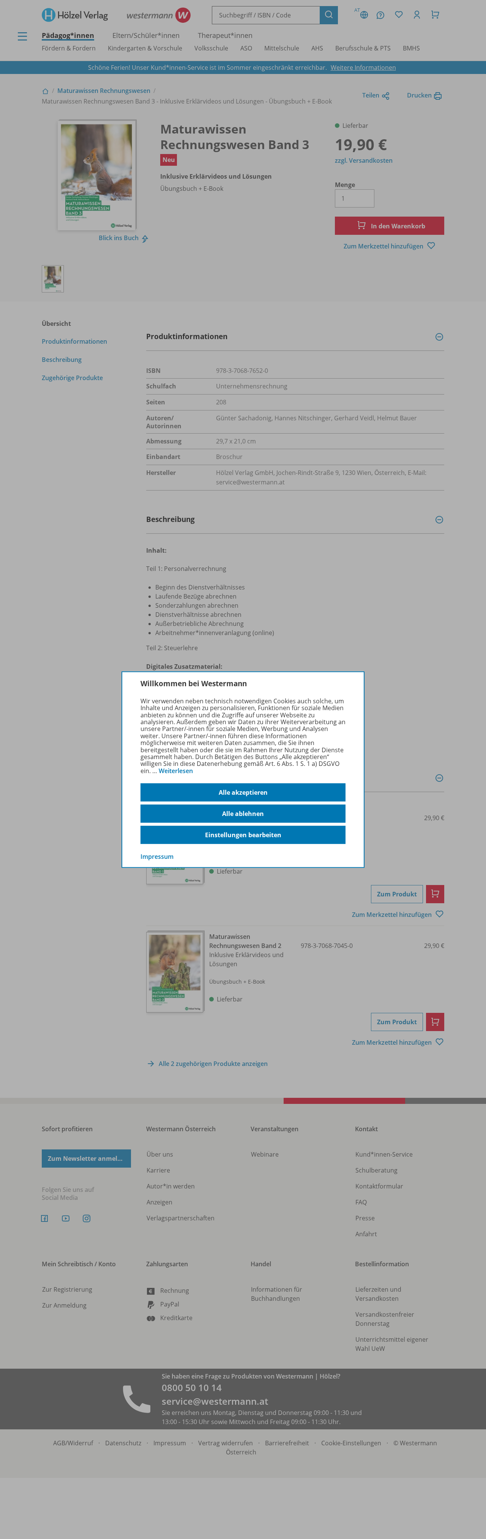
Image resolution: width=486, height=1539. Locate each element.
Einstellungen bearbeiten (243, 835)
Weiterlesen (176, 771)
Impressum (157, 856)
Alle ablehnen (243, 814)
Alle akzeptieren (243, 792)
